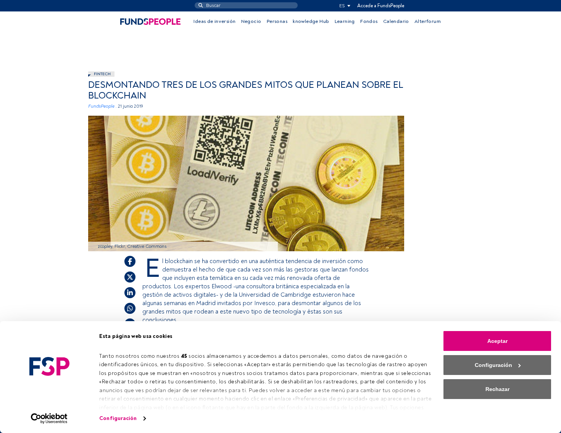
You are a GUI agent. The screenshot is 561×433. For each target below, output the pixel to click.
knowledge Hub (311, 21)
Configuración (118, 418)
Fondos (368, 21)
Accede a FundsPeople (380, 6)
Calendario (396, 21)
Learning (345, 21)
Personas (277, 21)
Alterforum (427, 21)
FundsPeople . (102, 106)
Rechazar (497, 389)
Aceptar (497, 341)
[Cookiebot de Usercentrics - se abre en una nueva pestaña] (49, 418)
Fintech (102, 73)
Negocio (251, 21)
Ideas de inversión (214, 21)
